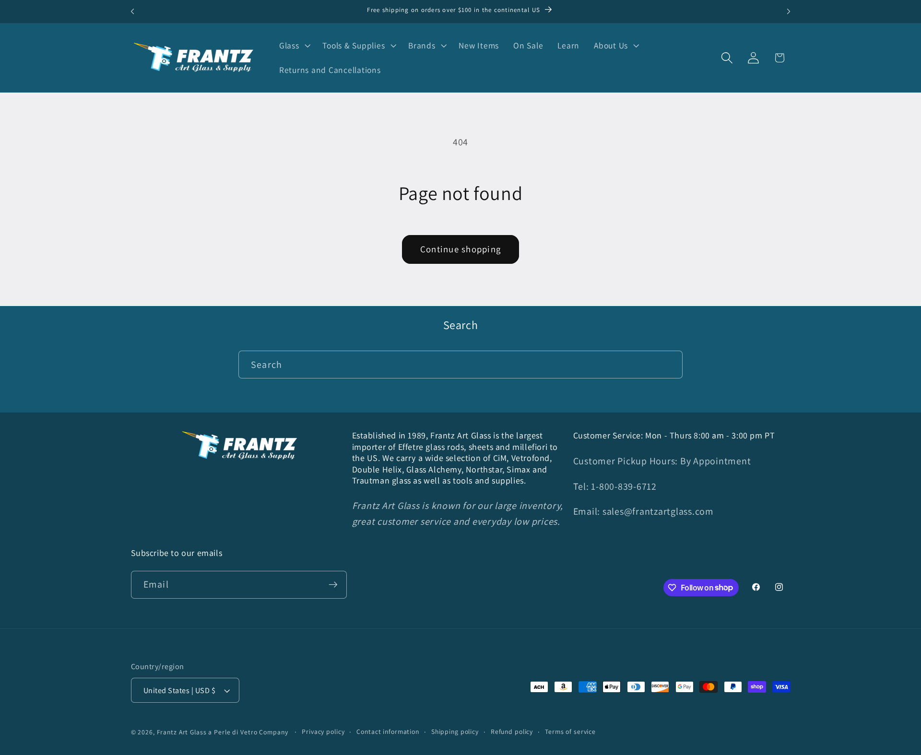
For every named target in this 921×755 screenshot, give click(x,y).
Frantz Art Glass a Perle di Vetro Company (222, 732)
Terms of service (570, 732)
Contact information (387, 732)
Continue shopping (460, 249)
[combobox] (460, 364)
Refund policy (512, 732)
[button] (294, 45)
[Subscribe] (333, 584)
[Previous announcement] (132, 11)
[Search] (669, 364)
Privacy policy (323, 732)
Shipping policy (455, 732)
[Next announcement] (788, 11)
